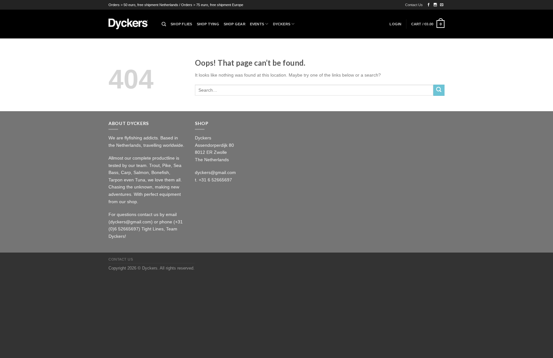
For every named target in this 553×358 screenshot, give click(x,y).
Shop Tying (208, 24)
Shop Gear (234, 24)
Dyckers (282, 24)
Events (257, 24)
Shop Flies (181, 24)
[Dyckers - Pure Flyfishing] (130, 24)
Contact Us (414, 5)
